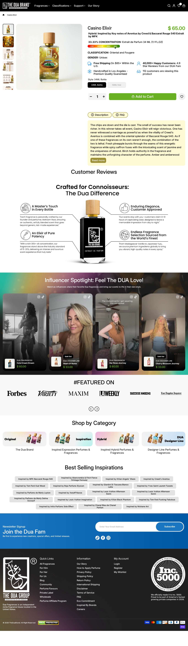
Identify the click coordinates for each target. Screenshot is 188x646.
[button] (183, 5)
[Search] (169, 5)
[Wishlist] (179, 5)
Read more (98, 160)
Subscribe (169, 526)
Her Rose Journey (117, 363)
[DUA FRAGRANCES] (16, 6)
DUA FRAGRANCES (24, 360)
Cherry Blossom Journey (167, 363)
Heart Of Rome (70, 363)
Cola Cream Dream (25, 363)
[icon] (39, 297)
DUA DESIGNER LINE (71, 361)
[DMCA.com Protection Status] (48, 622)
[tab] (120, 115)
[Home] (3, 15)
